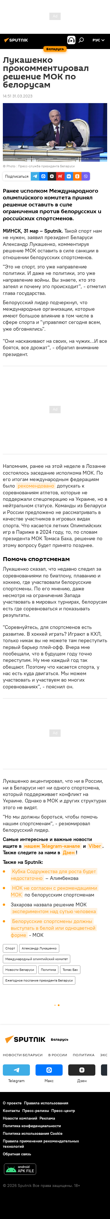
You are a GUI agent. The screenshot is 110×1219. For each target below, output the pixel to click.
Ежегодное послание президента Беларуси (39, 980)
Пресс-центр (63, 1110)
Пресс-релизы (35, 1110)
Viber (95, 846)
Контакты (11, 1110)
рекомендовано (36, 485)
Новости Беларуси (19, 969)
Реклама (47, 1118)
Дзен (68, 852)
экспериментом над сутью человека (54, 911)
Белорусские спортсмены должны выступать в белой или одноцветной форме (54, 928)
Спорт (10, 948)
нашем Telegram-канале (52, 846)
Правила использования (46, 1102)
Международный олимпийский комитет (36, 959)
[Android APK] (20, 1170)
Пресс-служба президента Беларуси (46, 166)
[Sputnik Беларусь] (17, 42)
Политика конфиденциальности (32, 1125)
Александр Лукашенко (39, 948)
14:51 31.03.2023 (17, 96)
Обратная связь (17, 1153)
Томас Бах (70, 969)
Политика (48, 969)
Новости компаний (20, 1118)
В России (57, 1054)
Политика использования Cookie (33, 1133)
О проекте (12, 1102)
